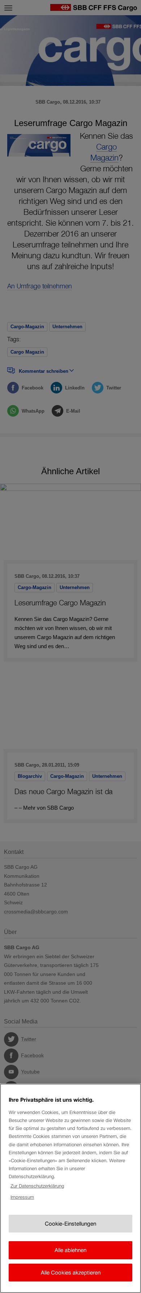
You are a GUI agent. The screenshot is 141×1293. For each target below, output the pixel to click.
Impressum (22, 1197)
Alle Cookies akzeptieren (71, 1272)
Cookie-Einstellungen (70, 1224)
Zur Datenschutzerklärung (37, 1186)
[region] (70, 1188)
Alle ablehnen (70, 1250)
